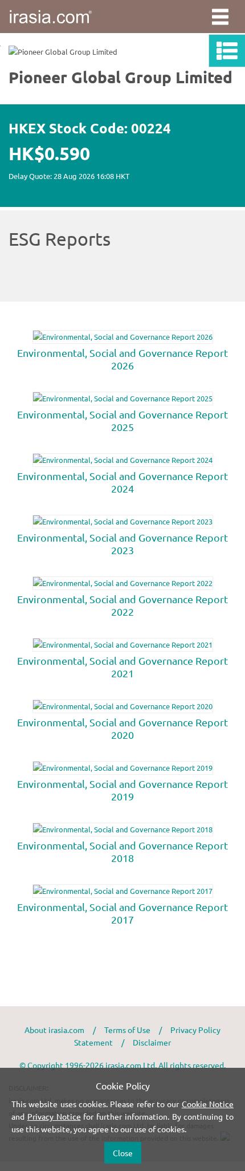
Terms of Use (127, 1029)
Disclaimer (152, 1042)
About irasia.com (54, 1029)
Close (123, 1153)
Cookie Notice (208, 1104)
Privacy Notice (54, 1116)
